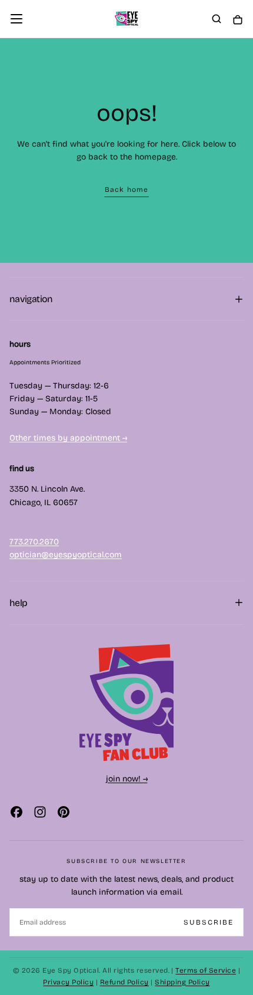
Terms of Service (205, 970)
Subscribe (209, 922)
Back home (127, 189)
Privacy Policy (68, 982)
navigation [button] (31, 298)
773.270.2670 (34, 542)
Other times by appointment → (68, 438)
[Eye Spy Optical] (126, 703)
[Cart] (238, 19)
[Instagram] (40, 812)
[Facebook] (16, 812)
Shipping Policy (182, 982)
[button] (16, 19)
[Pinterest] (63, 812)
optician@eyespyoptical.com (65, 555)
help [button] (18, 602)
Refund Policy (124, 982)
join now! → (127, 779)
